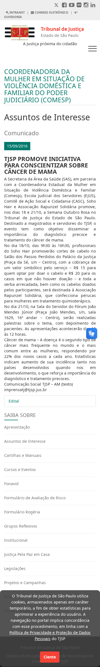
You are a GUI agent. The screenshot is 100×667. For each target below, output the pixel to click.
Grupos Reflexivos (20, 526)
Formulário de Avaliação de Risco (35, 497)
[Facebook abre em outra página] (64, 5)
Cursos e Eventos (20, 469)
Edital (14, 401)
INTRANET (17, 12)
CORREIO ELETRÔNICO (51, 12)
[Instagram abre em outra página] (86, 5)
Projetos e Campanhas (25, 582)
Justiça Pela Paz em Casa (27, 554)
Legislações (15, 568)
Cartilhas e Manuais (22, 455)
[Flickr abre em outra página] (79, 5)
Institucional (16, 540)
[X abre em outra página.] (57, 5)
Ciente (50, 657)
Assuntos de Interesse (25, 441)
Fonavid (11, 483)
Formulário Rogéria (22, 512)
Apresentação (17, 427)
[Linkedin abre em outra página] (93, 5)
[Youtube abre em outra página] (71, 5)
